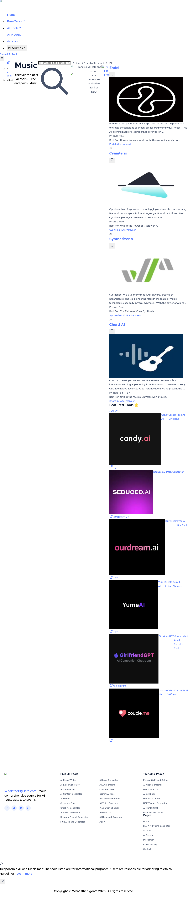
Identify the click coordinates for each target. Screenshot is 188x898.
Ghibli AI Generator (70, 808)
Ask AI (102, 822)
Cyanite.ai (118, 153)
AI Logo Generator (108, 780)
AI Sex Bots (149, 794)
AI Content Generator (71, 794)
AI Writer (65, 799)
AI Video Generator (70, 813)
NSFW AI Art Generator (155, 803)
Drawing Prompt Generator (74, 817)
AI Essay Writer (68, 780)
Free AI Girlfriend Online (155, 780)
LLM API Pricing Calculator (156, 826)
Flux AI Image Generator (72, 822)
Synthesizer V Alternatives (124, 315)
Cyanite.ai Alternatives (122, 230)
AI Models (14, 34)
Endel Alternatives (119, 144)
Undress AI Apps (151, 799)
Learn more (24, 873)
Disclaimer (148, 840)
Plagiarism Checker (109, 808)
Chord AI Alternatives (121, 401)
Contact (147, 849)
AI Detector (105, 813)
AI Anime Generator (109, 799)
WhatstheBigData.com (20, 791)
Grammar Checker (69, 803)
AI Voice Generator (109, 803)
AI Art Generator (107, 785)
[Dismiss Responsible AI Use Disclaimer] (2, 881)
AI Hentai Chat (150, 808)
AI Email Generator (70, 785)
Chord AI (117, 325)
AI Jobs (147, 831)
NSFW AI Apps (150, 789)
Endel (114, 68)
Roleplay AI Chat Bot (153, 813)
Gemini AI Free (107, 794)
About (146, 821)
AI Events (148, 835)
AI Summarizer (67, 789)
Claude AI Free (106, 789)
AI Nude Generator (152, 785)
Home (11, 14)
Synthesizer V (121, 239)
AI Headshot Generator (111, 817)
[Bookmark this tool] (112, 74)
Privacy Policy (150, 844)
